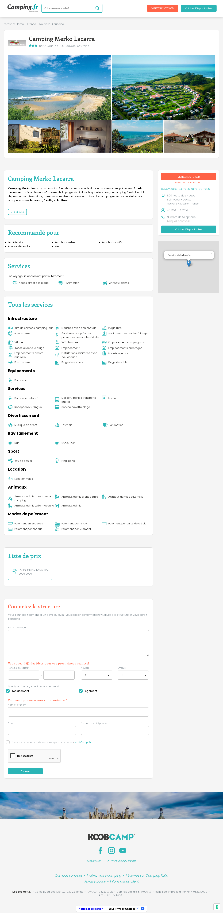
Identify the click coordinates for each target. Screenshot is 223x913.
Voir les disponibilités (198, 8)
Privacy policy (95, 881)
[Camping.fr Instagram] (111, 850)
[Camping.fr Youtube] (122, 850)
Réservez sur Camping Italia (147, 875)
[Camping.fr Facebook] (100, 850)
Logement (90, 691)
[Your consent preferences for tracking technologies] (217, 907)
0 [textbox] (122, 675)
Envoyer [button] (25, 771)
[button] (189, 263)
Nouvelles (94, 861)
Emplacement (20, 691)
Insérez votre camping (104, 875)
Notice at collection (91, 908)
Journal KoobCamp (121, 861)
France (31, 24)
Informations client (124, 881)
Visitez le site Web (162, 8)
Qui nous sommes (69, 875)
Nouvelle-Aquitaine (51, 24)
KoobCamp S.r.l (83, 742)
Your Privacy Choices (122, 908)
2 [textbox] (86, 675)
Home (20, 24)
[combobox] (96, 675)
